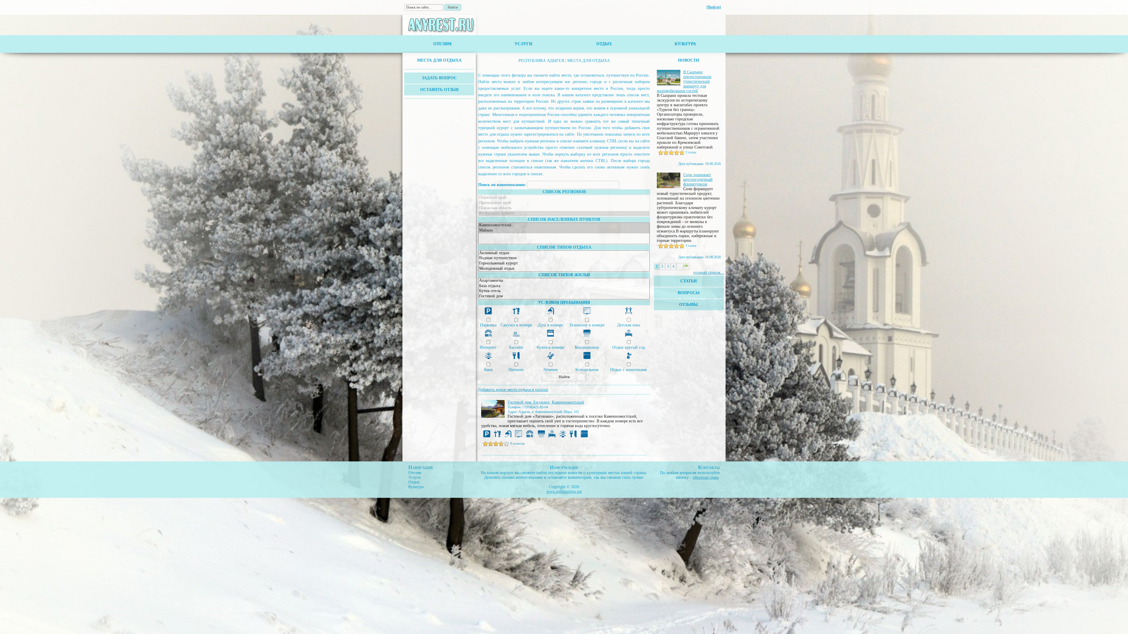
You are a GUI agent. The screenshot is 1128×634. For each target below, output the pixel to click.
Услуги (523, 44)
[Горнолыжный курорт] (564, 263)
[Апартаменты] (564, 281)
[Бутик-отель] (564, 291)
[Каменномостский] (564, 225)
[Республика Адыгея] (564, 213)
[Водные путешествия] (564, 258)
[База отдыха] (564, 286)
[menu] (439, 60)
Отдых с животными (628, 369)
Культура (685, 44)
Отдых (604, 44)
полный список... (708, 272)
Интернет (488, 347)
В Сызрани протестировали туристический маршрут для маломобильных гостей (684, 81)
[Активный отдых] (564, 253)
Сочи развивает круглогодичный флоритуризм (698, 179)
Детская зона (628, 325)
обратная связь (706, 477)
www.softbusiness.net (564, 491)
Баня (488, 369)
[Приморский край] (564, 203)
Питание (516, 369)
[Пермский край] (564, 197)
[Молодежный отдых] (564, 269)
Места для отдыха (439, 60)
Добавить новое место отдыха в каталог (513, 389)
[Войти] (713, 7)
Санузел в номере (516, 325)
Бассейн (516, 347)
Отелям (442, 44)
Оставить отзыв (439, 89)
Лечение (550, 369)
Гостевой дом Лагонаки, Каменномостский (546, 402)
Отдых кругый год (628, 347)
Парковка (488, 325)
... (680, 266)
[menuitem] (439, 60)
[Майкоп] (564, 230)
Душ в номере (550, 325)
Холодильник (587, 369)
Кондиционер (587, 347)
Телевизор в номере (587, 325)
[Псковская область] (564, 208)
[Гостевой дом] (564, 296)
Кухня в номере (550, 347)
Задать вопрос (439, 78)
